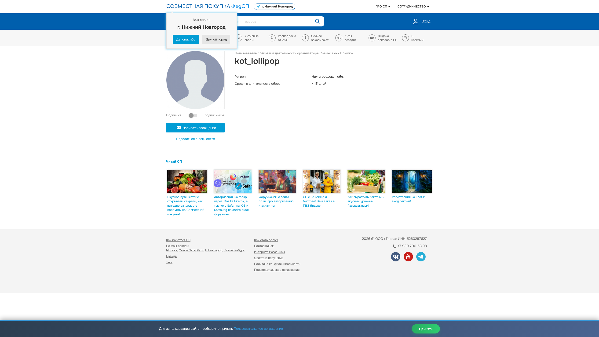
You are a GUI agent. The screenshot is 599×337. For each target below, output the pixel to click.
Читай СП (174, 161)
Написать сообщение (199, 128)
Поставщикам (264, 246)
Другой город (216, 39)
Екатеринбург (234, 250)
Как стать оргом (266, 240)
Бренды (171, 256)
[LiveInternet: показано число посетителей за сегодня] (176, 283)
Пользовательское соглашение (277, 270)
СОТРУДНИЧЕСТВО (412, 6)
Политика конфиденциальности (277, 264)
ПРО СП (382, 6)
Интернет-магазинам (269, 252)
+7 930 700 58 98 (412, 246)
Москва (171, 250)
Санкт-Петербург (191, 250)
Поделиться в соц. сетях (195, 139)
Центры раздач (177, 246)
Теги (169, 262)
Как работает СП (178, 240)
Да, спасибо (185, 39)
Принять (426, 329)
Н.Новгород (214, 250)
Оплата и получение (268, 258)
